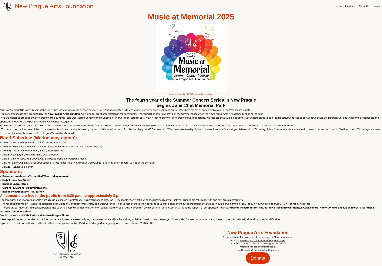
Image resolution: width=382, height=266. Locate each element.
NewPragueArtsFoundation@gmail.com (262, 240)
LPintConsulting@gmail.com (266, 250)
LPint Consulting (244, 250)
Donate (258, 258)
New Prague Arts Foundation (54, 6)
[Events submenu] (354, 6)
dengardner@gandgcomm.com (110, 223)
